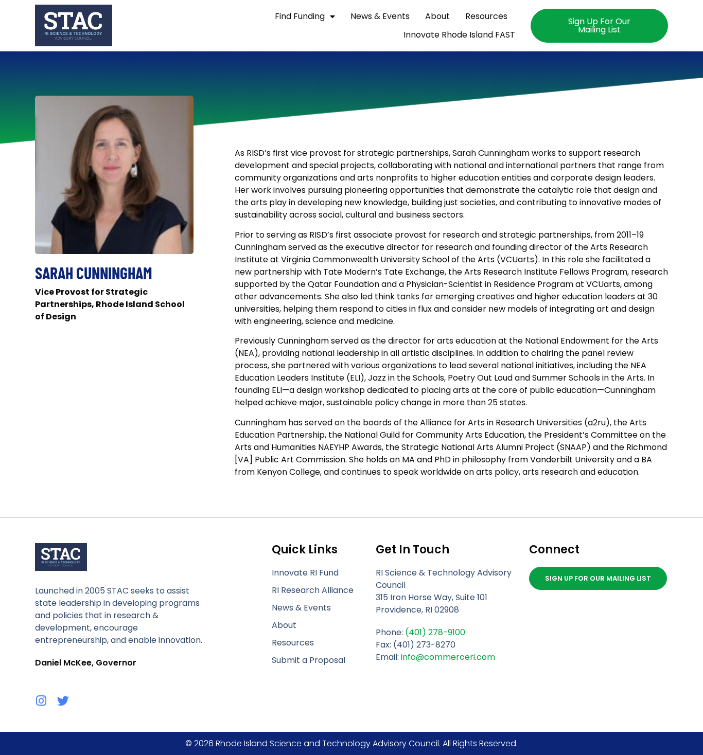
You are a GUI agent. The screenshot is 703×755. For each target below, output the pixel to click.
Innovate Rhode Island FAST (459, 35)
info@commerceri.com (448, 657)
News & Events (380, 16)
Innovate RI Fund (305, 573)
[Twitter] (63, 701)
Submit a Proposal (308, 660)
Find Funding (300, 16)
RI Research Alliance (313, 590)
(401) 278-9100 (435, 632)
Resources (486, 16)
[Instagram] (41, 701)
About (437, 16)
